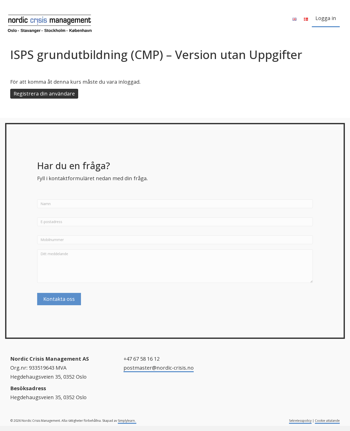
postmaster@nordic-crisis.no (158, 367)
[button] (59, 299)
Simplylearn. (127, 420)
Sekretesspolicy (300, 420)
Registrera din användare (44, 93)
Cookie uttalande (327, 420)
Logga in (325, 18)
